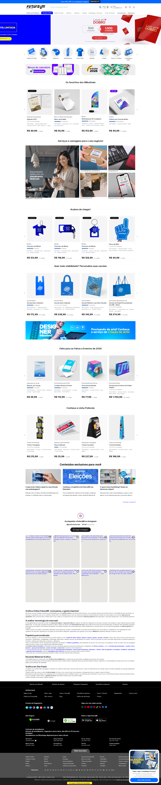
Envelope (65, 759)
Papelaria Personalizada (34, 117)
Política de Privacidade (30, 696)
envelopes (116, 649)
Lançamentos (123, 763)
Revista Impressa (124, 757)
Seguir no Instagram (81, 530)
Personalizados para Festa (62, 383)
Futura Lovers (133, 693)
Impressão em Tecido (33, 383)
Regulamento (118, 693)
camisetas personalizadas (64, 649)
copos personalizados (38, 648)
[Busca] (100, 7)
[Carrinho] (133, 7)
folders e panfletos (73, 642)
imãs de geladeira (107, 649)
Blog (61, 696)
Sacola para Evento (114, 383)
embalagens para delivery (56, 651)
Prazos (99, 696)
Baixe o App (48, 693)
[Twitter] (106, 707)
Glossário (34, 770)
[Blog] (100, 707)
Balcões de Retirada (36, 684)
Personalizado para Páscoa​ (89, 383)
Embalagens (103, 761)
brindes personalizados (117, 646)
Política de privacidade (123, 779)
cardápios (124, 649)
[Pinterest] (94, 707)
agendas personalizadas (34, 651)
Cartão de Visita (30, 759)
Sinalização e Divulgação (89, 442)
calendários (131, 649)
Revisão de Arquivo (58, 684)
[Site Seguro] (51, 720)
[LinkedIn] (91, 707)
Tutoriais (125, 684)
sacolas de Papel (51, 648)
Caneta (83, 763)
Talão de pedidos (86, 761)
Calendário (103, 759)
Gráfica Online (30, 757)
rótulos (98, 649)
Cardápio (103, 765)
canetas (128, 646)
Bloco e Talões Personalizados (63, 117)
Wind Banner (48, 763)
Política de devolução (83, 696)
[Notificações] (130, 7)
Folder (27, 763)
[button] (12, 29)
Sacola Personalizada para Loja (118, 300)
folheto (79, 637)
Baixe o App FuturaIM (89, 716)
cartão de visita (71, 637)
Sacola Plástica (31, 300)
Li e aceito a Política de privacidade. (79, 783)
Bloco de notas (85, 759)
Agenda (102, 763)
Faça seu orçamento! (102, 2)
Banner (84, 116)
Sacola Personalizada (87, 757)
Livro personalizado (124, 759)
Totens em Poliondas (33, 442)
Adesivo (28, 765)
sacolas (100, 637)
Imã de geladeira (68, 761)
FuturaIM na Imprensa (103, 684)
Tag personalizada (68, 763)
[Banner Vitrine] (80, 330)
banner (89, 637)
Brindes (29, 244)
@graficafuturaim (73, 524)
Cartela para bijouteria (69, 765)
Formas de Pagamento (34, 703)
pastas (95, 637)
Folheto (111, 117)
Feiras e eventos (123, 761)
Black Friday (122, 765)
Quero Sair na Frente (144, 780)
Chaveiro (84, 765)
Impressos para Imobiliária (62, 442)
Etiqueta (46, 757)
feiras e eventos (99, 646)
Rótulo (46, 759)
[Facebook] (103, 707)
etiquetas (92, 649)
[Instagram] (85, 707)
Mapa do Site (28, 693)
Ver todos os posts (128, 502)
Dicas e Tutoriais (102, 693)
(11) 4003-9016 (30, 740)
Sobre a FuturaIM (65, 693)
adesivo (84, 637)
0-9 (112, 770)
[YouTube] (88, 707)
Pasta (64, 757)
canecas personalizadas (80, 649)
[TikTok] (97, 707)
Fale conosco (48, 696)
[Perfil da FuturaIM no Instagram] (80, 516)
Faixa (45, 765)
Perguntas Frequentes (80, 684)
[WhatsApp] (126, 7)
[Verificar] (34, 719)
